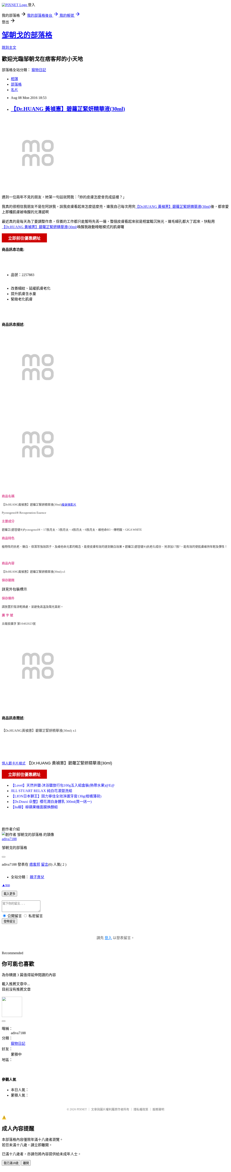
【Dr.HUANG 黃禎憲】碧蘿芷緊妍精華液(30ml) (68, 109)
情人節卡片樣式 (13, 763)
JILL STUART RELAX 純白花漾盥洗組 (41, 791)
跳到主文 (9, 47)
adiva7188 (9, 839)
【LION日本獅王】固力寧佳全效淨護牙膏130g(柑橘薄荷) (56, 796)
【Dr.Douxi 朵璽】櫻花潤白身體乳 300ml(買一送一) (51, 802)
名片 (14, 90)
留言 (44, 864)
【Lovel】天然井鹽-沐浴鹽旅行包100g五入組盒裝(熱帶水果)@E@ (63, 785)
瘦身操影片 (69, 504)
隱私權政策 (141, 1109)
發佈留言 (9, 921)
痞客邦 (34, 864)
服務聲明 (158, 1109)
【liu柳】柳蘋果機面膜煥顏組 (34, 807)
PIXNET (82, 1109)
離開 (26, 1163)
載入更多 (9, 893)
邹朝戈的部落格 (27, 35)
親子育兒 (37, 877)
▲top (6, 885)
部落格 (16, 84)
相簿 (14, 79)
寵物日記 (39, 70)
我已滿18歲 (11, 1163)
